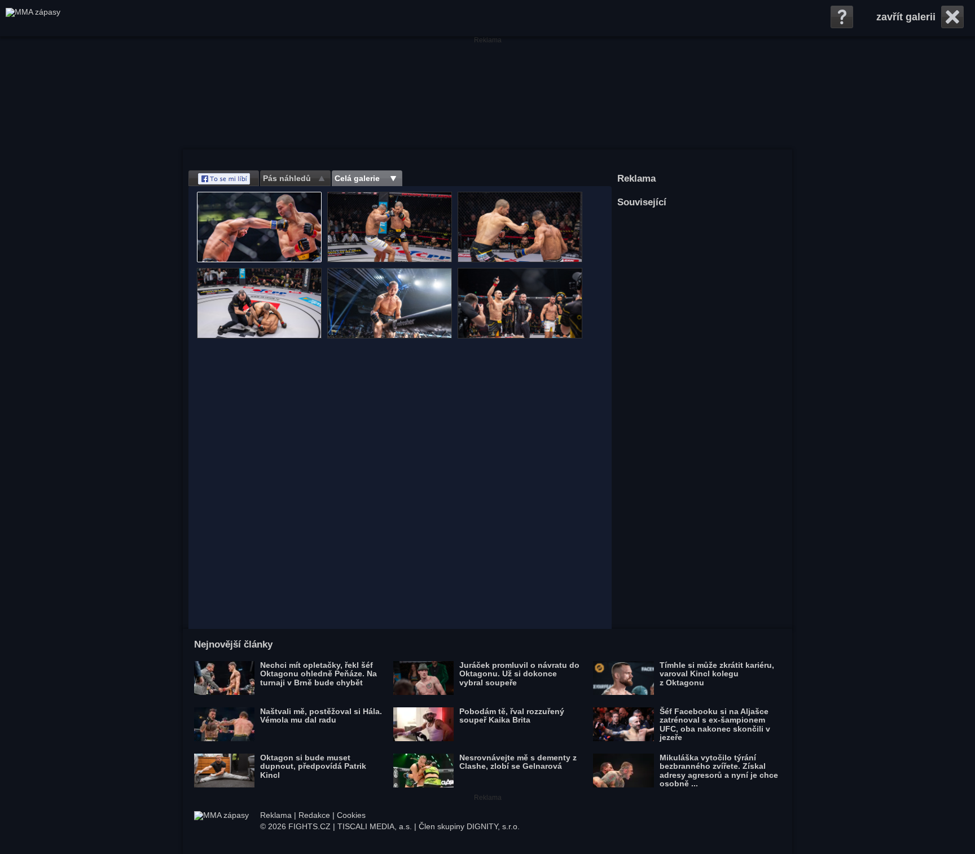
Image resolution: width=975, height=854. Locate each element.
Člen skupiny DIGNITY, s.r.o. (469, 826)
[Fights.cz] (33, 18)
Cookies (351, 815)
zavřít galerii (906, 17)
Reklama (276, 815)
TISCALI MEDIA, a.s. (374, 826)
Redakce (314, 815)
